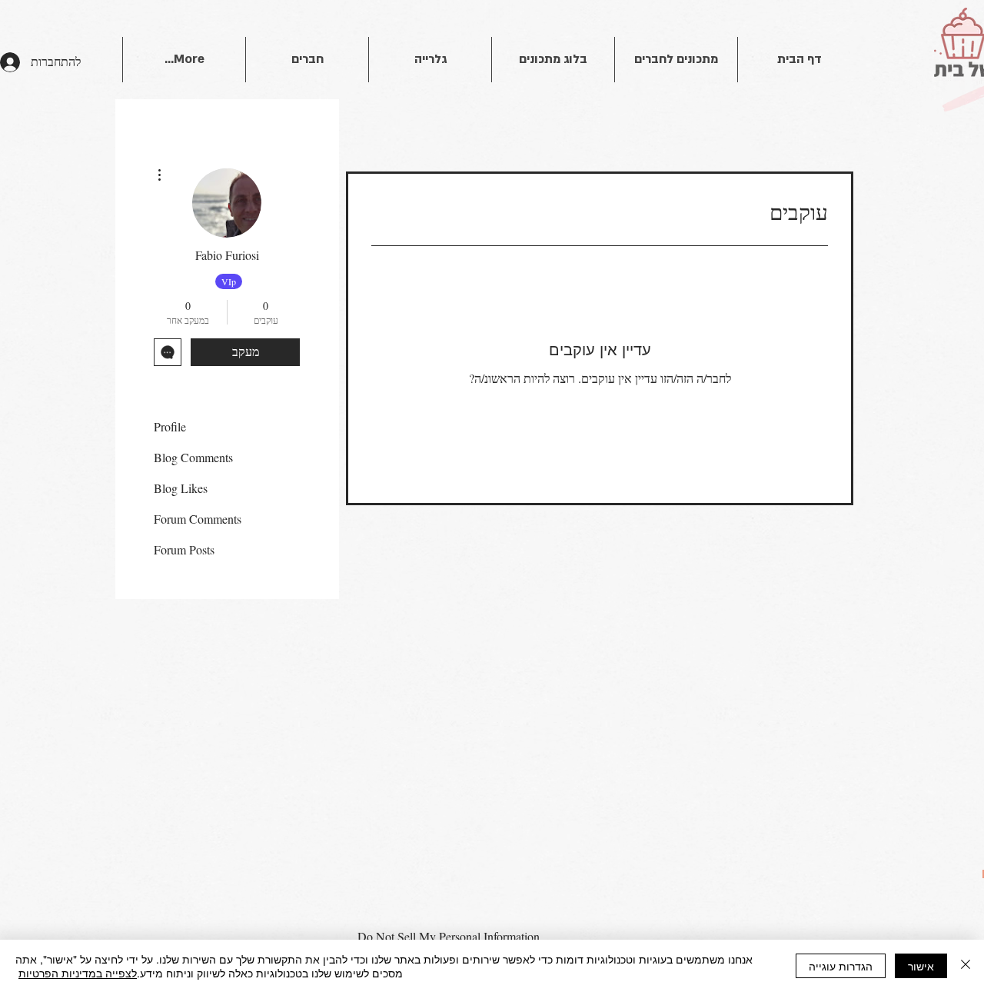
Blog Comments (193, 457)
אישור (921, 966)
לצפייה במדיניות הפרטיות (77, 972)
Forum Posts (184, 549)
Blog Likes (181, 488)
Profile (170, 426)
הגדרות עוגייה (841, 966)
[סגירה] (965, 966)
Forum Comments (197, 519)
